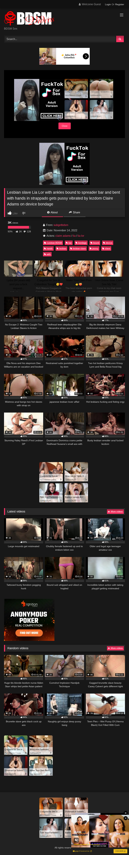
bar (70, 243)
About (54, 212)
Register (119, 4)
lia (74, 235)
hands (50, 248)
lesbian (62, 248)
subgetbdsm (61, 225)
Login (108, 4)
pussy (95, 248)
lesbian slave (79, 248)
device (109, 243)
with (49, 254)
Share (76, 212)
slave (107, 248)
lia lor (81, 235)
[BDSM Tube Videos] (64, 19)
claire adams (63, 235)
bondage (82, 243)
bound (96, 243)
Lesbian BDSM (54, 243)
